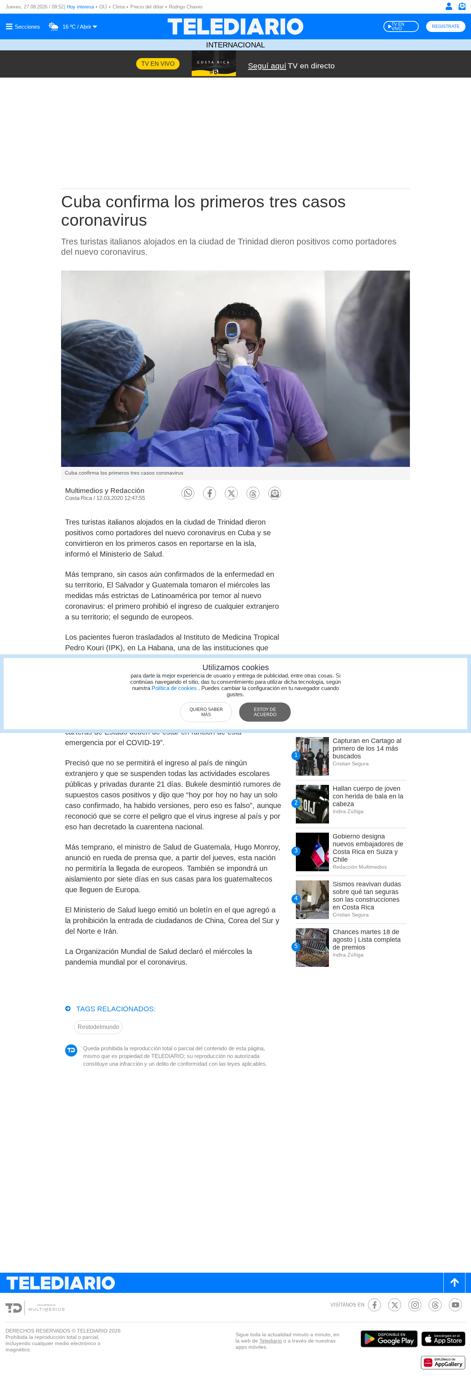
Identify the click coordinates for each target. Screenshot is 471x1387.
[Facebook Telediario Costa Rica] (374, 1304)
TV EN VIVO (398, 26)
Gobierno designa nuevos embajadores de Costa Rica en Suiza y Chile (368, 848)
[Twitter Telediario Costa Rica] (394, 1304)
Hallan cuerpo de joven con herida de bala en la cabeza (368, 796)
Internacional (235, 45)
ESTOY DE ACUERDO (265, 712)
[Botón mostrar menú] (24, 26)
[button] (188, 493)
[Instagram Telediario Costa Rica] (414, 1304)
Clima (119, 7)
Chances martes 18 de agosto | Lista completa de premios (367, 939)
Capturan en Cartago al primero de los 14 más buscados (367, 748)
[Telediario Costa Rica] (235, 26)
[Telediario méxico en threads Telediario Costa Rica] (435, 1304)
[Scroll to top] (454, 1283)
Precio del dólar (146, 7)
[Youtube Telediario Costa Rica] (455, 1304)
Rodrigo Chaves (186, 7)
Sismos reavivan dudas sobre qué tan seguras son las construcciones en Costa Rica (367, 895)
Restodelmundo (98, 1027)
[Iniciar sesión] (449, 6)
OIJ (103, 7)
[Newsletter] (461, 8)
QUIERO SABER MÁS (206, 712)
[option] (235, 375)
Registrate (446, 26)
